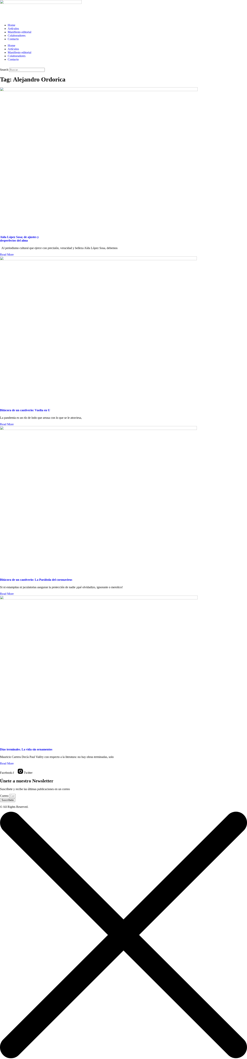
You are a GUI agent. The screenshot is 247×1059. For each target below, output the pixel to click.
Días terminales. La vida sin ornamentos (26, 749)
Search (4, 69)
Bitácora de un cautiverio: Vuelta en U (25, 410)
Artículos (13, 28)
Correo (4, 795)
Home (11, 25)
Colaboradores (16, 35)
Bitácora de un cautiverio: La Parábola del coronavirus (36, 579)
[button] (123, 66)
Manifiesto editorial (19, 32)
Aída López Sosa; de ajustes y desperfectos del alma (19, 238)
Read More (7, 254)
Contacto (13, 39)
